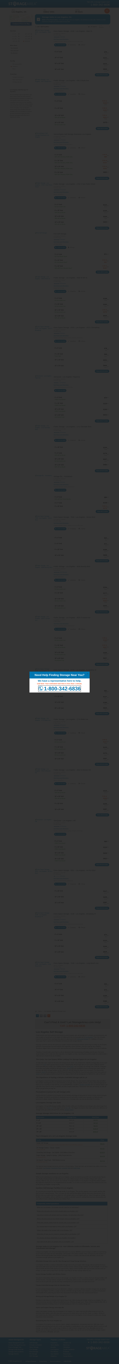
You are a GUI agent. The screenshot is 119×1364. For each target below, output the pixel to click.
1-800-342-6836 (62, 688)
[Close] (88, 674)
